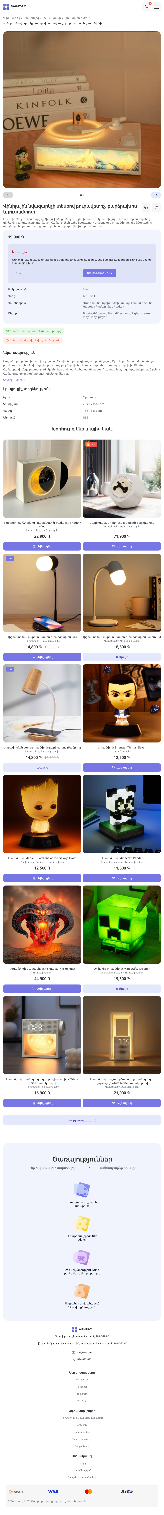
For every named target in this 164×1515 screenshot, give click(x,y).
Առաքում (82, 1424)
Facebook (82, 1386)
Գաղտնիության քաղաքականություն (82, 1417)
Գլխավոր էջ (11, 18)
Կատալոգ (32, 18)
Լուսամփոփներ (76, 18)
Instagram (82, 1379)
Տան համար (52, 18)
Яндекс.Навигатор (82, 1439)
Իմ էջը (82, 1463)
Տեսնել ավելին (13, 380)
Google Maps (82, 1446)
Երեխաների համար (116, 303)
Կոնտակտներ (82, 1432)
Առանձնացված (82, 1470)
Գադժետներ (91, 303)
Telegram (82, 1393)
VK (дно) (82, 1401)
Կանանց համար (94, 306)
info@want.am (84, 1352)
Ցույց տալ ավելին (82, 1120)
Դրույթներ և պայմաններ (82, 1477)
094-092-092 (84, 1359)
